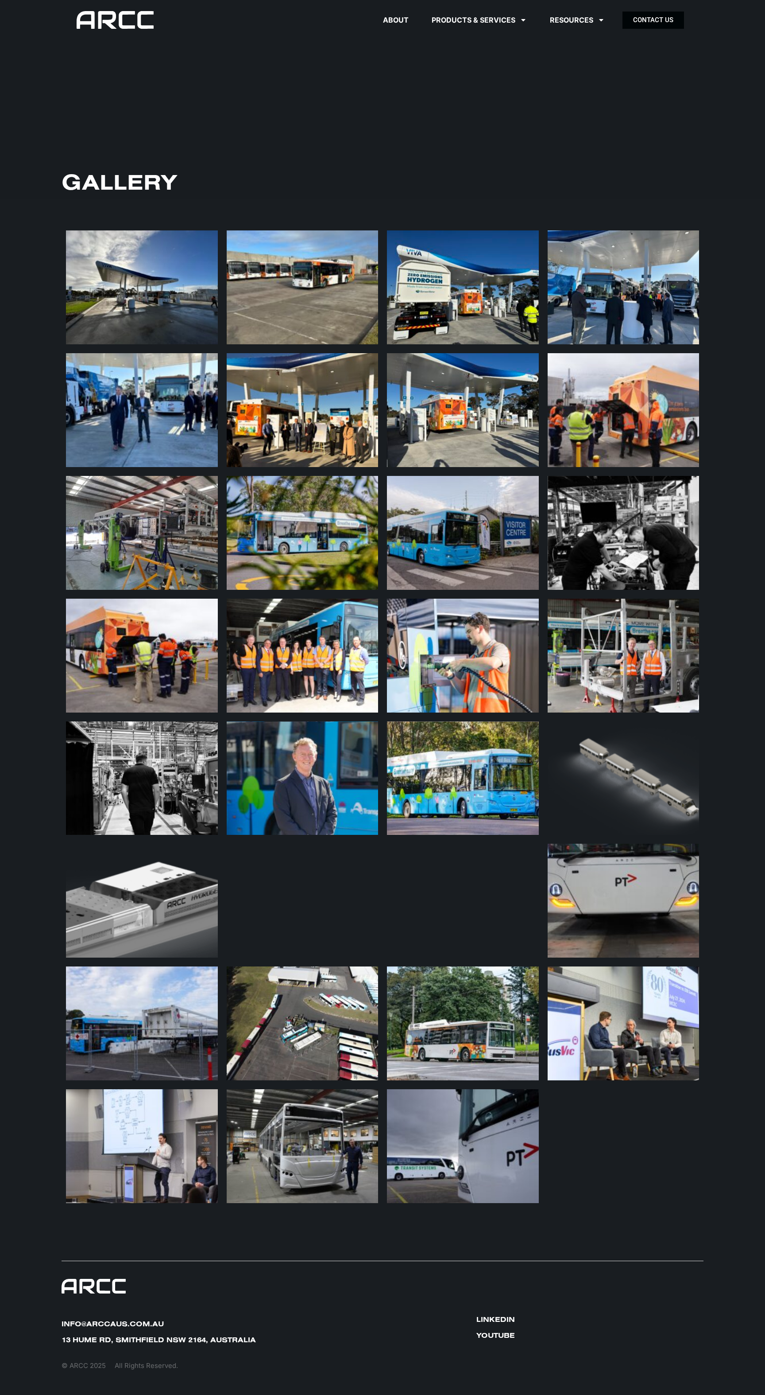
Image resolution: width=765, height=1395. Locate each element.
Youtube (495, 1335)
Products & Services (473, 20)
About (396, 20)
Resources (571, 20)
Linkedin (495, 1319)
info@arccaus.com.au (113, 1323)
